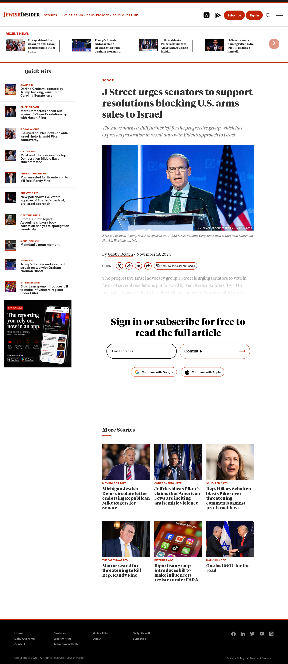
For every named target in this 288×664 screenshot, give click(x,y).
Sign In (254, 15)
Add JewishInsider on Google (178, 266)
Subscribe (234, 15)
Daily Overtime (24, 638)
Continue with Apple (206, 372)
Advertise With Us (66, 644)
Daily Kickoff (141, 633)
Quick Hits (37, 71)
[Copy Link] (129, 266)
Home (18, 633)
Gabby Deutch (120, 254)
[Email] (138, 266)
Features (60, 633)
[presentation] (274, 44)
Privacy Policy (235, 658)
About (97, 638)
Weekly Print (62, 638)
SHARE (108, 266)
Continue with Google (157, 372)
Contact (19, 644)
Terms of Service (261, 658)
